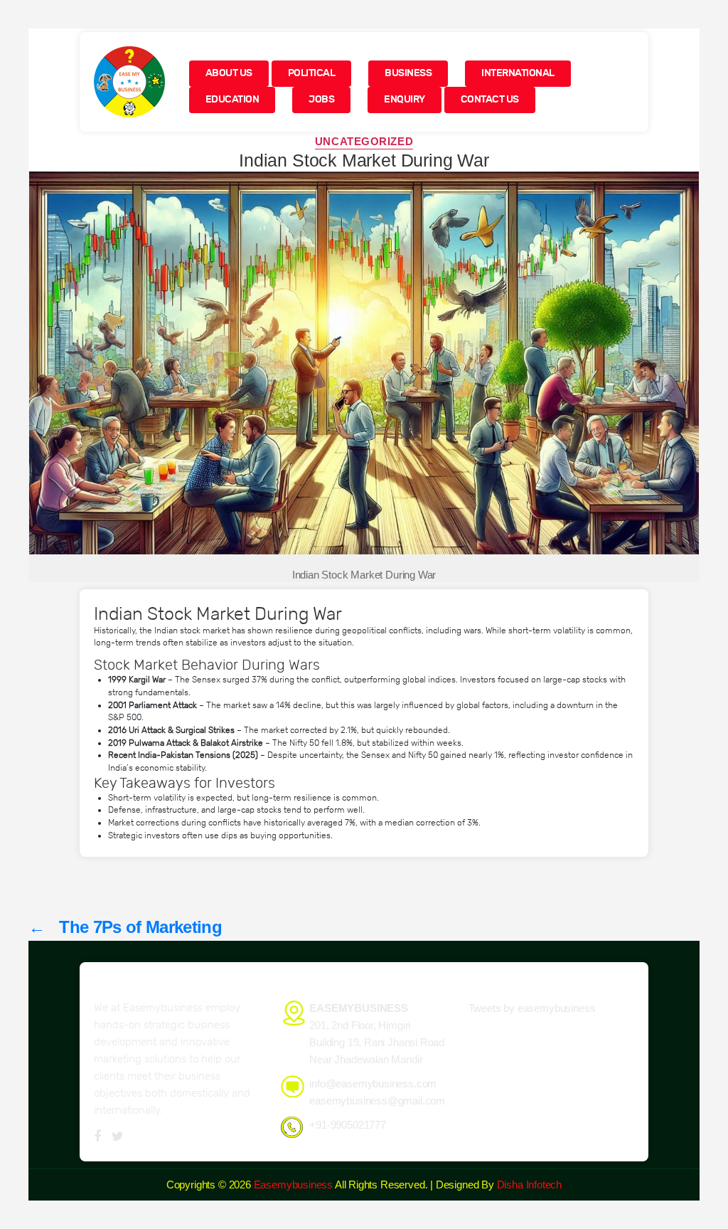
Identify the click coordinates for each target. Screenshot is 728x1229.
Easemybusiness (293, 1184)
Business (408, 73)
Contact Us (490, 99)
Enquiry (404, 99)
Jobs (321, 99)
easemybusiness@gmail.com (377, 1101)
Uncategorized (364, 141)
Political (312, 73)
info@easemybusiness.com (373, 1083)
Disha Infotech (529, 1184)
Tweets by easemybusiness (532, 1008)
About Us (228, 73)
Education (232, 99)
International (518, 73)
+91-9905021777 (347, 1125)
